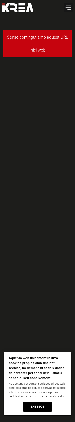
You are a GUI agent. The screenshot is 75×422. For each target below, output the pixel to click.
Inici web (37, 50)
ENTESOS (37, 406)
